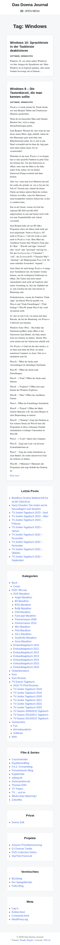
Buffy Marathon (23, 608)
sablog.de (17, 777)
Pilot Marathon (23, 630)
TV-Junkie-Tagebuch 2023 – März (30, 516)
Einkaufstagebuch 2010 (26, 645)
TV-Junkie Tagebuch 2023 (27, 707)
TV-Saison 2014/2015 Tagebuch (30, 718)
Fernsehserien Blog (22, 770)
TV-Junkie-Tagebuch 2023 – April (30, 512)
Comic (16, 586)
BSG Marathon (23, 604)
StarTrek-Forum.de (22, 856)
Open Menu (32, 11)
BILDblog (17, 878)
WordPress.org (20, 919)
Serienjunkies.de (21, 781)
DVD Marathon (21, 593)
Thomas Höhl (19, 785)
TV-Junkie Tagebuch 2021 (27, 700)
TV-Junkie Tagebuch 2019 (27, 692)
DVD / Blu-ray (19, 590)
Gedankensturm (20, 670)
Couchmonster (20, 759)
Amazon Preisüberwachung (27, 845)
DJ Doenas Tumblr (22, 848)
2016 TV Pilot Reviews (25, 685)
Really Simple (26, 940)
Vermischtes (27, 56)
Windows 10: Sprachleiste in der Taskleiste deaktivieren (29, 46)
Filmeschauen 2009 (25, 619)
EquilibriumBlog (20, 763)
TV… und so (18, 792)
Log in (15, 908)
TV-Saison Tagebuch (23, 681)
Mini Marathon (22, 626)
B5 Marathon (22, 601)
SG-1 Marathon (23, 634)
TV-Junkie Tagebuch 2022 (27, 703)
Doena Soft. (18, 822)
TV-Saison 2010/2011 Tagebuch (30, 714)
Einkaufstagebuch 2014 (26, 659)
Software (15, 56)
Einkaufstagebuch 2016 (26, 667)
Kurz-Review (19, 678)
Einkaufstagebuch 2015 (26, 663)
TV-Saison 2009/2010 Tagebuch (30, 711)
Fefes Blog (18, 886)
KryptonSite (18, 774)
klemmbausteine (22, 729)
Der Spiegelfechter (22, 882)
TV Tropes (17, 788)
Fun (15, 725)
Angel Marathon (23, 597)
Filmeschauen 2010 (25, 623)
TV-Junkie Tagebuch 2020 (27, 696)
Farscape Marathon (25, 615)
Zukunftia (17, 799)
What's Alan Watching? (24, 796)
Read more (14, 475)
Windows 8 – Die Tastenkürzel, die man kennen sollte (26, 92)
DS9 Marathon (23, 612)
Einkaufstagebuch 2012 (26, 652)
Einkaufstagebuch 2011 (26, 648)
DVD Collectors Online (24, 852)
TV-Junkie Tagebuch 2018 (27, 689)
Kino (14, 674)
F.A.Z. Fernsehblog (22, 766)
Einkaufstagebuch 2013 (26, 656)
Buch (14, 582)
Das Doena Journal (30, 4)
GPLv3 (47, 940)
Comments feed (20, 915)
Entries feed (18, 912)
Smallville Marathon (25, 637)
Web (14, 736)
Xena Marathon (23, 641)
